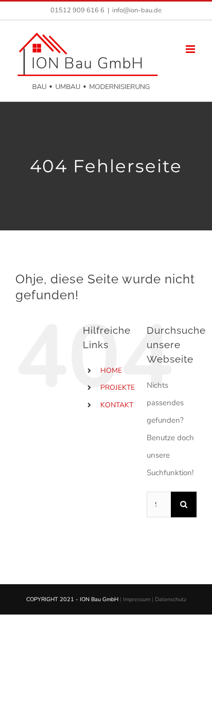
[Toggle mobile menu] (191, 49)
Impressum (136, 599)
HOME (111, 370)
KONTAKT (116, 405)
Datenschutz (170, 599)
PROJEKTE (117, 387)
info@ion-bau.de (137, 10)
